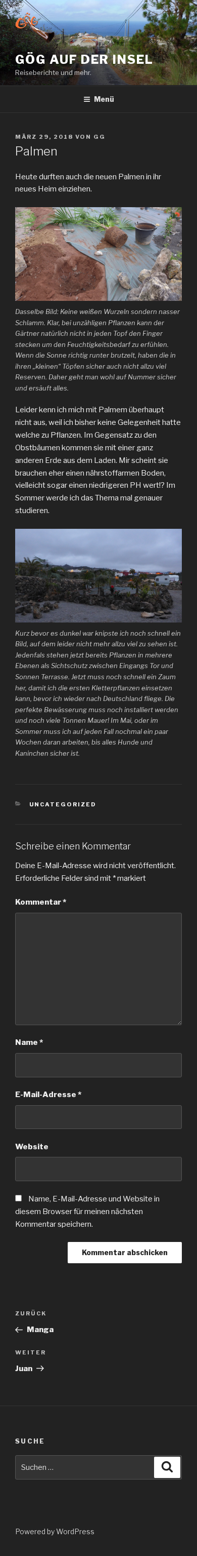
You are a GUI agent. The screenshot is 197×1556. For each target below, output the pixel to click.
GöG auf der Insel (84, 59)
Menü (104, 99)
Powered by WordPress (54, 1531)
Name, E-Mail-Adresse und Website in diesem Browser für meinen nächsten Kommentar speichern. (87, 1211)
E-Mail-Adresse (48, 1094)
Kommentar (40, 902)
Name (29, 1042)
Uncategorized (63, 804)
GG (99, 136)
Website (31, 1146)
